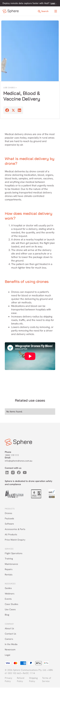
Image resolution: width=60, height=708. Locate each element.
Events (8, 598)
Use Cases (10, 609)
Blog (7, 614)
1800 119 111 (12, 455)
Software (9, 523)
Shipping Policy (33, 680)
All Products (11, 534)
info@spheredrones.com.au (18, 460)
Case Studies (11, 604)
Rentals (8, 574)
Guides (8, 588)
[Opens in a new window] (7, 472)
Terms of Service (46, 680)
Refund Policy (20, 680)
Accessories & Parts (15, 529)
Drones (8, 513)
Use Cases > (10, 87)
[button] (56, 11)
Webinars (9, 593)
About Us (9, 628)
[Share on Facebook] (7, 110)
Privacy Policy (8, 680)
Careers (9, 639)
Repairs (8, 569)
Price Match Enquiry (15, 539)
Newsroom (10, 649)
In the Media (11, 644)
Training (9, 558)
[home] (11, 11)
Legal (7, 655)
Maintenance (11, 564)
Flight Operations (13, 553)
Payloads (9, 518)
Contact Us (10, 633)
